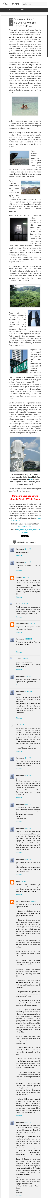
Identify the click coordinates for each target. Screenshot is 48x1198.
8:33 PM (28, 1122)
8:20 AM (28, 676)
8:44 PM (28, 549)
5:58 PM (28, 859)
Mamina (18, 604)
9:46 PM (26, 577)
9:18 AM (33, 901)
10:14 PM (31, 623)
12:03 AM (25, 659)
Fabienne (19, 577)
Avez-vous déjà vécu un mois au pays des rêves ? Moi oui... (25, 23)
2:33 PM (28, 804)
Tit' (17, 725)
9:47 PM (25, 604)
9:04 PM (28, 562)
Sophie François (22, 623)
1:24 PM (28, 775)
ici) (30, 479)
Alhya (18, 881)
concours (36, 529)
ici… (16, 85)
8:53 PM (23, 881)
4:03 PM (28, 828)
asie (17, 529)
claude (29, 529)
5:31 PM (28, 758)
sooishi (18, 659)
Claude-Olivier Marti (25, 526)
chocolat (23, 529)
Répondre (19, 555)
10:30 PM (28, 639)
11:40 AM (22, 725)
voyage (25, 532)
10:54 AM (28, 691)
